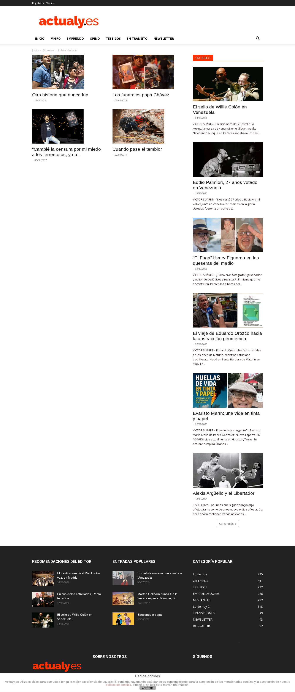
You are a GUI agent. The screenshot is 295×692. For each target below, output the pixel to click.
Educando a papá (150, 614)
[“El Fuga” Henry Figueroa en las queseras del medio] (228, 235)
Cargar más (226, 524)
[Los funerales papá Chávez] (147, 72)
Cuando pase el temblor (137, 149)
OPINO (95, 38)
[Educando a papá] (123, 618)
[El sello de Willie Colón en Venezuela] (228, 84)
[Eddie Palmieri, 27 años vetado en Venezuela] (228, 159)
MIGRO (56, 38)
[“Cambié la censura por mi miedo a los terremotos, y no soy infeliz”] (67, 126)
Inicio (35, 50)
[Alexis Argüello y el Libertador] (228, 470)
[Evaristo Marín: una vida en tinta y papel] (228, 390)
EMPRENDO (75, 38)
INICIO (39, 38)
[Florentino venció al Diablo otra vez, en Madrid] (43, 578)
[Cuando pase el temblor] (147, 126)
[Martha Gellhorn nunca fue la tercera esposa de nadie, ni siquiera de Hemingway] (123, 598)
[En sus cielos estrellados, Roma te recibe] (43, 599)
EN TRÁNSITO (137, 38)
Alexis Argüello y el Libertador (223, 493)
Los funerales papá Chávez (141, 94)
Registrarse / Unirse (43, 3)
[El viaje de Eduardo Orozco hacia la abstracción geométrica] (228, 310)
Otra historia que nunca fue (60, 94)
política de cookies (118, 684)
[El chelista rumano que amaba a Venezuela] (123, 578)
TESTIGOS (113, 38)
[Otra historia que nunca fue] (67, 72)
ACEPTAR (147, 688)
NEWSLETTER (164, 38)
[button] (257, 39)
